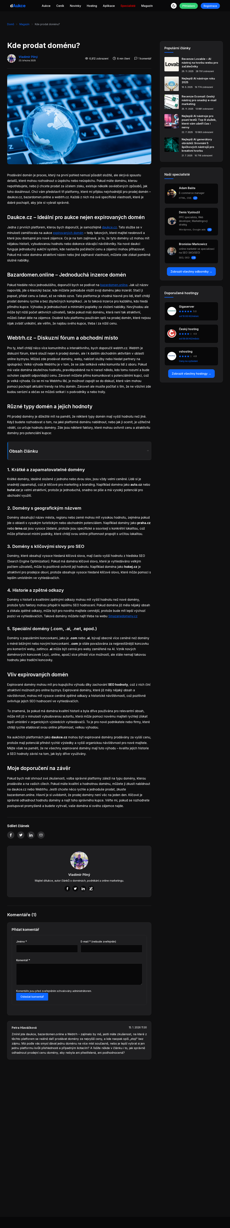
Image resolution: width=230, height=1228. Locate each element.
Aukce (46, 6)
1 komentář (145, 58)
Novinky (75, 6)
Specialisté (128, 6)
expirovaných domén (68, 233)
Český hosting (189, 329)
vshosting (185, 351)
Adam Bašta (187, 188)
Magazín (147, 6)
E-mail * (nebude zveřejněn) (98, 941)
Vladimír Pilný (28, 57)
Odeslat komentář (32, 996)
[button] (174, 6)
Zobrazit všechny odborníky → (191, 271)
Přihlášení (188, 5)
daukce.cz (109, 227)
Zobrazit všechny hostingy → (191, 373)
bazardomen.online (114, 285)
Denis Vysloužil (189, 212)
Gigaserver (186, 306)
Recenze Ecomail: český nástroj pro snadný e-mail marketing (199, 100)
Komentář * (23, 960)
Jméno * (21, 941)
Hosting (92, 6)
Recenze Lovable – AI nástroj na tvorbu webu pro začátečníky (200, 62)
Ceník (60, 6)
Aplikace (109, 6)
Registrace (210, 5)
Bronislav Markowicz (193, 244)
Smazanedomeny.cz (122, 616)
